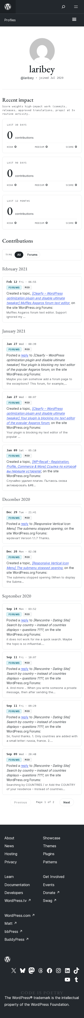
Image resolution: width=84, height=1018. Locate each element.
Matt (10, 923)
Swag (50, 900)
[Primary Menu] (74, 19)
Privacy (10, 862)
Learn (9, 876)
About (9, 838)
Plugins (48, 854)
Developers (13, 892)
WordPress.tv (17, 900)
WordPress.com (19, 915)
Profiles (10, 20)
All (19, 254)
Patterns (50, 862)
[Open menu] (77, 7)
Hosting (10, 854)
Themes (49, 846)
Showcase (51, 838)
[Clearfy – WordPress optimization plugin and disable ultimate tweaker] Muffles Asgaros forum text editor (37, 298)
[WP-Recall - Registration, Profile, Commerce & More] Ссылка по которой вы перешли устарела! (41, 466)
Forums (32, 254)
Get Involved (54, 876)
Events (48, 884)
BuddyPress (16, 939)
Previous (20, 802)
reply (24, 355)
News (9, 846)
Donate (51, 892)
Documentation (17, 884)
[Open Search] (63, 7)
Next (66, 802)
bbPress (13, 931)
